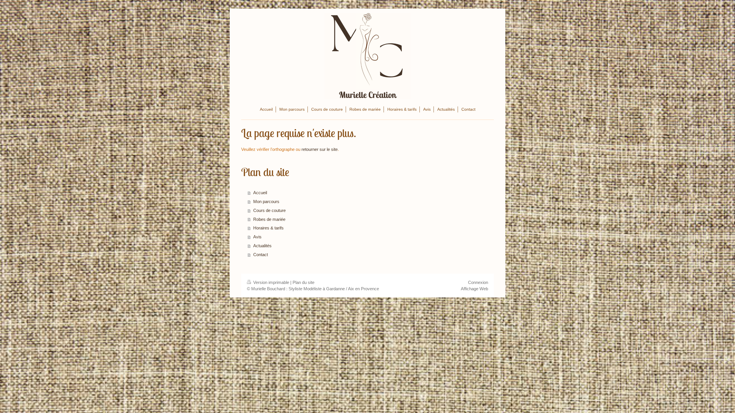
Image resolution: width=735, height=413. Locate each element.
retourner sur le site (319, 149)
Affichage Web (474, 288)
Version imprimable (271, 282)
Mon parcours (266, 201)
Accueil (260, 192)
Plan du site (303, 282)
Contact (260, 254)
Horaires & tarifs (268, 227)
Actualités (262, 245)
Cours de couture (269, 210)
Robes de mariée (269, 219)
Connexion (478, 282)
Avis (257, 236)
